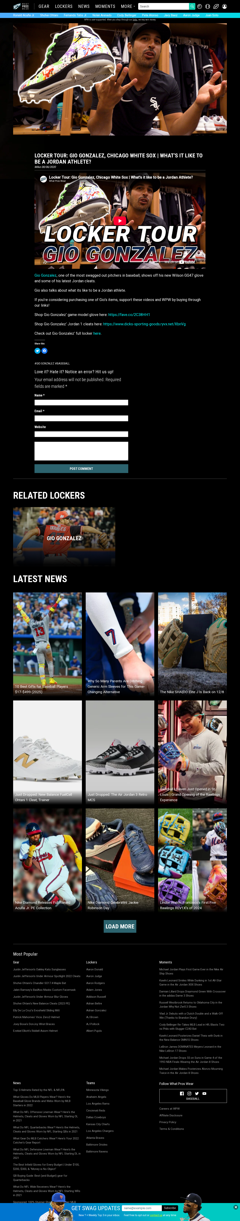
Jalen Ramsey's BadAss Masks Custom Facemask (44, 990)
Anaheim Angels (96, 1097)
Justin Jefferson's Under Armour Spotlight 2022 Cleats (46, 976)
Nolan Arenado (102, 15)
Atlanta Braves (95, 1138)
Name (39, 395)
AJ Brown (92, 1017)
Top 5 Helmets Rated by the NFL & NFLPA (38, 1090)
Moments (105, 6)
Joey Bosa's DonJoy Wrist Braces (34, 1024)
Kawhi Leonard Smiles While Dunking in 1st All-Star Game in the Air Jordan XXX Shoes (190, 982)
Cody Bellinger (126, 15)
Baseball (63, 363)
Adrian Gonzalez (96, 1010)
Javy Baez (171, 15)
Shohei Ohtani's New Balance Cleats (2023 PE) (41, 1003)
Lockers (64, 6)
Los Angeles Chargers (100, 1131)
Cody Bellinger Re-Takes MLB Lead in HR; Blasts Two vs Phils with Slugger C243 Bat (191, 1027)
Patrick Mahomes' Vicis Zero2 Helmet (36, 1017)
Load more (120, 926)
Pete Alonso (150, 15)
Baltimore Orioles (96, 1144)
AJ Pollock (92, 1024)
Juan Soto (211, 15)
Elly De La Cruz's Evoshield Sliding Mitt (36, 1010)
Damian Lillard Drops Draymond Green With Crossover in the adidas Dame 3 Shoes (192, 994)
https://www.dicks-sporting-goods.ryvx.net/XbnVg (144, 324)
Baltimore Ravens (97, 1151)
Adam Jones (94, 990)
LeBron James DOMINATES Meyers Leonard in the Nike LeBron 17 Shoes (190, 1049)
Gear (44, 6)
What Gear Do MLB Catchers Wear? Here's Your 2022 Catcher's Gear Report (46, 1140)
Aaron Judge (191, 15)
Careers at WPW (169, 1108)
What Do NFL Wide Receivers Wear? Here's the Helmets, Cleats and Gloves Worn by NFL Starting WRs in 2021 (46, 1191)
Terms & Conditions (171, 1129)
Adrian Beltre (94, 1003)
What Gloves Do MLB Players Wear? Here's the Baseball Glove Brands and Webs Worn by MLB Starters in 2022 (41, 1101)
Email (39, 411)
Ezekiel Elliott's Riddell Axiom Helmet (35, 1031)
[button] (224, 6)
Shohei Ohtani (49, 15)
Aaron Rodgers (95, 983)
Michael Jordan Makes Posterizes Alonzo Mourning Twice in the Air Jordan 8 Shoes (191, 1071)
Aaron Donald (94, 969)
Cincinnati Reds (95, 1110)
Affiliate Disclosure (170, 1115)
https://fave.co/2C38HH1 (129, 314)
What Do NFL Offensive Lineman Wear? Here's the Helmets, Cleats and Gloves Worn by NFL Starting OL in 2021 (45, 1116)
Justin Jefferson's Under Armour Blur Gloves (40, 996)
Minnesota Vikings (97, 1090)
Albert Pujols (94, 1031)
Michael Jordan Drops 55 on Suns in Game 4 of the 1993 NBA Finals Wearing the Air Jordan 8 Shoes (190, 1060)
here (97, 333)
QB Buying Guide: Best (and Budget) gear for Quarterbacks (40, 1178)
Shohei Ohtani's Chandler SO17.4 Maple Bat (39, 983)
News (84, 6)
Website (40, 427)
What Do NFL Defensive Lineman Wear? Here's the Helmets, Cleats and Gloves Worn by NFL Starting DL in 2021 (47, 1154)
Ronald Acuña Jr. (23, 15)
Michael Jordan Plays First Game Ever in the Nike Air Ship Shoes (191, 971)
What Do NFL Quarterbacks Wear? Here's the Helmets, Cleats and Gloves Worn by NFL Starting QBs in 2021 (46, 1129)
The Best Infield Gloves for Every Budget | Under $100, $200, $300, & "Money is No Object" (46, 1167)
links (135, 19)
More (126, 6)
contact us (156, 1215)
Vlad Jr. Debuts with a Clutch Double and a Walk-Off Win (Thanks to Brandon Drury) (191, 1016)
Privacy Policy (167, 1122)
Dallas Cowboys (96, 1117)
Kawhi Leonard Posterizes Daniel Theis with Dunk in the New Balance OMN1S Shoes (191, 1038)
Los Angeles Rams (98, 1103)
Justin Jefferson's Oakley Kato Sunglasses (39, 969)
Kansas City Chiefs (98, 1124)
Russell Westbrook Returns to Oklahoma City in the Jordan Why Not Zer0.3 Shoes (190, 1005)
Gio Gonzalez (45, 275)
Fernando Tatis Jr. (75, 15)
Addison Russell (96, 996)
